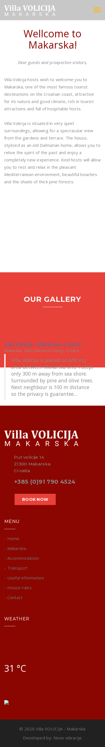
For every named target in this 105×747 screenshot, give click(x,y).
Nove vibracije (67, 738)
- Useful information (24, 578)
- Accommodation (21, 558)
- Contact (13, 597)
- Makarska (15, 548)
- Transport (15, 568)
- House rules (18, 587)
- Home (12, 538)
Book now (35, 499)
